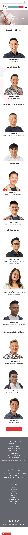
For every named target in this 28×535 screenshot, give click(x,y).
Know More (14, 497)
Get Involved (14, 495)
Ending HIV (14, 489)
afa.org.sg (16, 450)
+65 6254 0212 (15, 446)
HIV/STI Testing (13, 6)
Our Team (17, 18)
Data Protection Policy (14, 513)
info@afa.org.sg (16, 448)
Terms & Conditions (14, 515)
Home (5, 18)
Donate (21, 6)
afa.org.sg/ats (16, 471)
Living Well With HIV (14, 499)
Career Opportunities (14, 429)
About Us (11, 18)
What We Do (14, 493)
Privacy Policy (14, 511)
